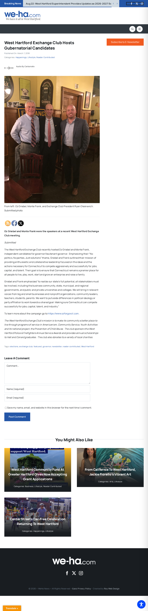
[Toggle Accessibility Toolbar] (141, 604)
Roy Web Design (111, 588)
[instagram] (142, 3)
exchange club (26, 346)
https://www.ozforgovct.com (63, 313)
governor (47, 346)
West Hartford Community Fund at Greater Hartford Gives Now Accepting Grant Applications (37, 474)
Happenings (21, 57)
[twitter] (137, 3)
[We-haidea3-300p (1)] (22, 12)
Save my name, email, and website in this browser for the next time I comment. (49, 407)
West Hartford (87, 346)
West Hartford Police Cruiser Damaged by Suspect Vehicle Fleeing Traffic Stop (75, 3)
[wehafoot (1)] (74, 558)
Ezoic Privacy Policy (81, 588)
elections (14, 346)
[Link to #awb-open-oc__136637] (132, 29)
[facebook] (131, 3)
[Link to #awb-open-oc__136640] (140, 29)
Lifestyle (32, 57)
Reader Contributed (45, 57)
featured (38, 346)
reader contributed (71, 346)
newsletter (57, 346)
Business (29, 486)
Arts (111, 481)
